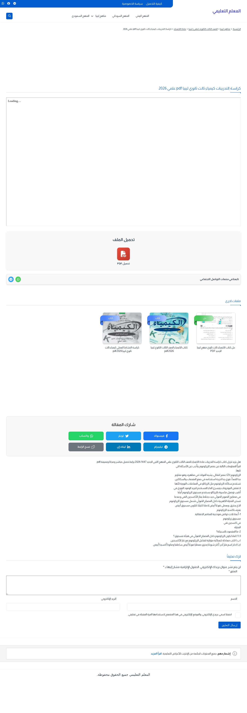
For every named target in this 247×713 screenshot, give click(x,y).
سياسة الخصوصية (132, 3)
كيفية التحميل (154, 3)
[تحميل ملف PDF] (123, 254)
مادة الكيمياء (180, 29)
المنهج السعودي (80, 15)
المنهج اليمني (142, 15)
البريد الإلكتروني (108, 598)
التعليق (233, 571)
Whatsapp (3, 3)
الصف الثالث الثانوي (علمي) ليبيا (203, 29)
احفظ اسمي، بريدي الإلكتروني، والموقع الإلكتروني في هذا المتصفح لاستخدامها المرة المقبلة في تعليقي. (180, 614)
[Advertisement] (131, 60)
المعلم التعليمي (226, 10)
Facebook (9, 3)
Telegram (15, 3)
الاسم (234, 598)
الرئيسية (237, 29)
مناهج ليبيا (101, 15)
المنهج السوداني (120, 15)
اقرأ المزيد (156, 653)
